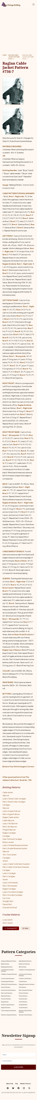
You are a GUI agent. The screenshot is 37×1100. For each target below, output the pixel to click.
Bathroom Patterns (24, 964)
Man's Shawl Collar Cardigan (14, 802)
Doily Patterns (23, 981)
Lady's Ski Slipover (10, 823)
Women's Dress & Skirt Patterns (25, 1011)
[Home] (11, 4)
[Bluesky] (13, 1088)
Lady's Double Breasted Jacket (15, 845)
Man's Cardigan (9, 876)
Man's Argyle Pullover (11, 814)
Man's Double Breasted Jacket (15, 848)
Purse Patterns (23, 999)
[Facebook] (18, 1088)
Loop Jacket (7, 920)
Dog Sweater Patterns (7, 981)
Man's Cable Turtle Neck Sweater (16, 867)
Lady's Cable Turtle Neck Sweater (16, 864)
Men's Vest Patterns (6, 993)
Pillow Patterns (23, 996)
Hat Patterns (22, 987)
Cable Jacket (8, 792)
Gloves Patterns (5, 987)
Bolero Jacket (8, 842)
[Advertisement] (18, 28)
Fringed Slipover (9, 830)
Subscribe (18, 1067)
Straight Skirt (8, 901)
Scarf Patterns (23, 1002)
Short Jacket (8, 923)
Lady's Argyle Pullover (11, 811)
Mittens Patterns (23, 993)
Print (26, 928)
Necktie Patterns (6, 996)
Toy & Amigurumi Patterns (8, 1010)
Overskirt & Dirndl (10, 907)
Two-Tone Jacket (9, 854)
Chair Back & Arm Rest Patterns (7, 970)
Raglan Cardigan (9, 833)
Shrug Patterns (23, 1004)
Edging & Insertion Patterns (26, 984)
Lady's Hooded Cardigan (13, 892)
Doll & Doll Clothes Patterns (9, 984)
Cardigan (6, 805)
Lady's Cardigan (9, 873)
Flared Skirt (7, 904)
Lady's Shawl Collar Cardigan (14, 799)
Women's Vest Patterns (25, 1015)
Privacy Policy (25, 1083)
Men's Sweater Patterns (25, 990)
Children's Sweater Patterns (9, 974)
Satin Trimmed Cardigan (12, 839)
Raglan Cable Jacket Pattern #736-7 (14, 57)
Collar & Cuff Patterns (25, 978)
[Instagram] (24, 1088)
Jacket (5, 861)
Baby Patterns (5, 964)
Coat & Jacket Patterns (7, 978)
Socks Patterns (23, 1007)
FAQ (16, 1083)
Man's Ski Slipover (10, 827)
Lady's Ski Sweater (10, 882)
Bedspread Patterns (7, 967)
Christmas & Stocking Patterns (25, 974)
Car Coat (6, 898)
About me (9, 1083)
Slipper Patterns (5, 1007)
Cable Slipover (8, 820)
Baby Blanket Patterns (25, 961)
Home (5, 55)
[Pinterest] (8, 1088)
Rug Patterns (5, 1002)
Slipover (6, 795)
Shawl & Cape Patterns (7, 1004)
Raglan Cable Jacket (11, 817)
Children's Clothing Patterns (27, 970)
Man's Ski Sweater (10, 886)
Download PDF (12, 928)
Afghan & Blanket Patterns (8, 961)
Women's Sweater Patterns (9, 1015)
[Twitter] (29, 1088)
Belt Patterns (22, 967)
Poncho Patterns (6, 999)
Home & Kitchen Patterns (8, 990)
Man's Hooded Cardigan (12, 895)
